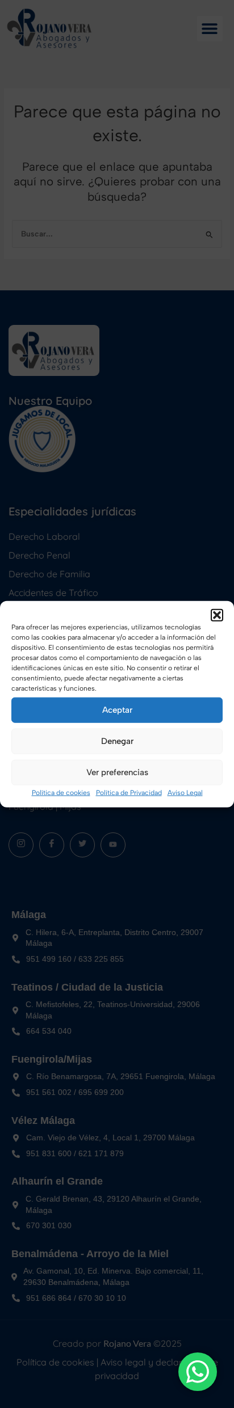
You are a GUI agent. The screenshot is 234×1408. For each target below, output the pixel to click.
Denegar (117, 741)
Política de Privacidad (129, 792)
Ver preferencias (117, 772)
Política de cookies (61, 792)
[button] (217, 614)
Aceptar (117, 710)
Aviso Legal (185, 792)
